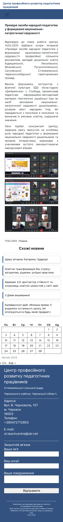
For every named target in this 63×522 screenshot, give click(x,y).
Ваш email (11, 461)
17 (6, 345)
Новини (23, 241)
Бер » (12, 363)
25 (14, 351)
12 (23, 340)
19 (23, 345)
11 (14, 340)
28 (40, 351)
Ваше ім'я (11, 449)
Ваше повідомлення (19, 473)
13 (31, 340)
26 (23, 351)
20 (31, 345)
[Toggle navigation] (7, 14)
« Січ (3, 363)
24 (6, 351)
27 (31, 351)
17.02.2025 (11, 241)
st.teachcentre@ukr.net (21, 434)
